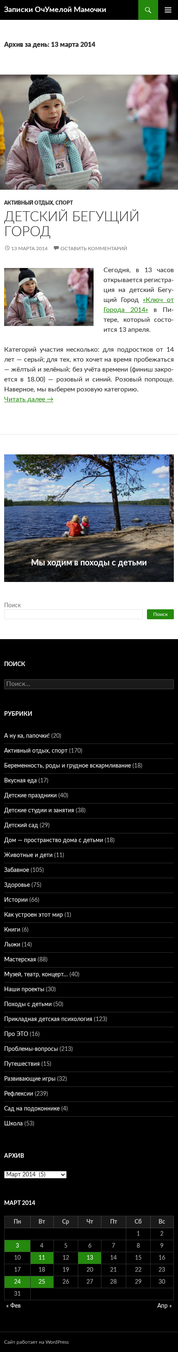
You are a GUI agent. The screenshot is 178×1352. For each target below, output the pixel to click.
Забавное (16, 870)
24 (17, 1282)
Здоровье (17, 885)
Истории (16, 900)
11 (41, 1258)
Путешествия (22, 1064)
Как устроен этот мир (33, 915)
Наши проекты (24, 989)
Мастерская (20, 960)
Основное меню (168, 10)
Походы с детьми (28, 1004)
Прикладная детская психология (48, 1019)
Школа (13, 1124)
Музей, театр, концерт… (36, 975)
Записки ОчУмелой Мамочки (55, 10)
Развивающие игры (29, 1079)
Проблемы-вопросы (31, 1049)
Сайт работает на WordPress (36, 1342)
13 (90, 1258)
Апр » (164, 1306)
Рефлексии (18, 1094)
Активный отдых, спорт (38, 202)
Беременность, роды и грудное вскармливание (67, 766)
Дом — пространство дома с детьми (53, 840)
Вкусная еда (20, 781)
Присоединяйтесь (88, 586)
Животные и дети (28, 855)
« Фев (13, 1306)
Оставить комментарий (93, 248)
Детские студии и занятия (39, 811)
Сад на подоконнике (32, 1109)
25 (41, 1282)
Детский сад (21, 825)
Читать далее (28, 399)
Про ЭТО (16, 1034)
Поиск (12, 605)
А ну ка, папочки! (27, 736)
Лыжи (12, 945)
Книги (12, 930)
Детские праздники (30, 796)
